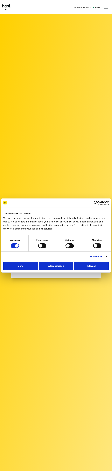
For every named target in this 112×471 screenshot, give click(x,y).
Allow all (91, 266)
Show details (96, 256)
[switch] (42, 245)
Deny (20, 266)
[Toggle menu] (106, 7)
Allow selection (56, 266)
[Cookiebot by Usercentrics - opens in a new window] (96, 203)
